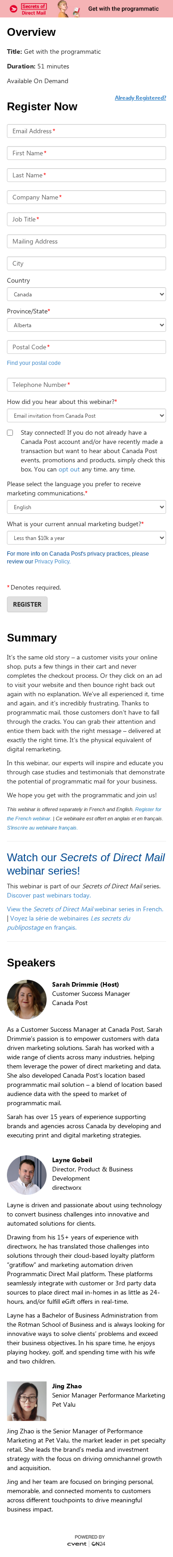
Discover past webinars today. (50, 895)
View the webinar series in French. (85, 908)
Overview (31, 32)
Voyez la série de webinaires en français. (68, 923)
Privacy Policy (52, 561)
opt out (69, 469)
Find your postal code (34, 363)
